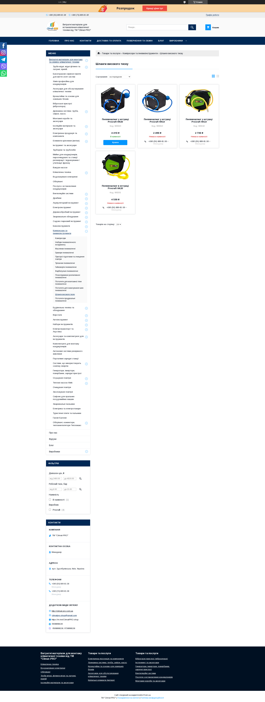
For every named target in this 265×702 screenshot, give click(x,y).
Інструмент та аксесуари (65, 145)
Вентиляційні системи (63, 193)
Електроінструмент (62, 207)
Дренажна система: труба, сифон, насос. (65, 112)
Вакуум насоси (60, 167)
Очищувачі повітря (62, 387)
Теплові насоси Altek (63, 383)
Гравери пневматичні (64, 253)
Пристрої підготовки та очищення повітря (69, 258)
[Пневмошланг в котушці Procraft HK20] (115, 166)
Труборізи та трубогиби (64, 150)
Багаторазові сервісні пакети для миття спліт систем (67, 75)
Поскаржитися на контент (128, 698)
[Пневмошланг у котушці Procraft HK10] (199, 100)
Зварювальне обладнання (65, 216)
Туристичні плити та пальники (67, 413)
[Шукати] (192, 27)
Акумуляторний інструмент (66, 203)
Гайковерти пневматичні (66, 267)
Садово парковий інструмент (67, 221)
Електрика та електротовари (67, 408)
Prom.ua (147, 695)
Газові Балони (60, 418)
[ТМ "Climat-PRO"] (52, 33)
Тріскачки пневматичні (65, 263)
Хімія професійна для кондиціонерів (63, 82)
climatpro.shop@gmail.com (64, 615)
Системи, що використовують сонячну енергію (67, 364)
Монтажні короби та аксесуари (62, 119)
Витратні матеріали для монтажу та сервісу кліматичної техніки (66, 60)
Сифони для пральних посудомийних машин (64, 397)
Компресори (60, 238)
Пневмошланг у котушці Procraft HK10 (199, 120)
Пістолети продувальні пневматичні (65, 299)
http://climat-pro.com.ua (62, 611)
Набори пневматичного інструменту (65, 243)
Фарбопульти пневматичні (66, 271)
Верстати (57, 315)
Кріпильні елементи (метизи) (101, 680)
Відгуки (52, 439)
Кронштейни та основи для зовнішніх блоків (66, 97)
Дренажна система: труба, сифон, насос (107, 662)
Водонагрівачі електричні (65, 177)
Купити (115, 142)
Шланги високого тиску (65, 294)
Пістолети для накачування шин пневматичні (69, 289)
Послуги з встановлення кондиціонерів (64, 187)
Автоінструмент (60, 319)
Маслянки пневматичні (65, 249)
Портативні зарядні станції (66, 358)
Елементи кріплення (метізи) (66, 141)
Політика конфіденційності (152, 698)
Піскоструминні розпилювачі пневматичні (67, 276)
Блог (161, 41)
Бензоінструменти (61, 226)
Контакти (85, 41)
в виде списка (217, 77)
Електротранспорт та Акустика (63, 330)
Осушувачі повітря (62, 378)
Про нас (69, 41)
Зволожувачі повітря (63, 392)
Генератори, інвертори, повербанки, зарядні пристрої (67, 371)
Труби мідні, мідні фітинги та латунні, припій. (66, 67)
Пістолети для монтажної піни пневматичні (68, 282)
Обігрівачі (58, 181)
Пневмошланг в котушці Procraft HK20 (115, 187)
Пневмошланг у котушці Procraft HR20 (115, 120)
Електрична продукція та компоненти (65, 134)
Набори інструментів (63, 324)
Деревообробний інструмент (66, 212)
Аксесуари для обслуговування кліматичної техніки (68, 90)
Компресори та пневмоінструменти (140, 53)
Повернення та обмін (140, 41)
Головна (54, 41)
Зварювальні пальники (64, 404)
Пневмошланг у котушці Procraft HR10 (157, 120)
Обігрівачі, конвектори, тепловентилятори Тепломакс (67, 423)
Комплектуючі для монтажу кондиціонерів (66, 345)
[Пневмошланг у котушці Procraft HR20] (115, 100)
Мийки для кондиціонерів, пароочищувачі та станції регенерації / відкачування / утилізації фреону (66, 158)
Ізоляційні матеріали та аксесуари (64, 127)
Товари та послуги (111, 53)
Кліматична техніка (62, 172)
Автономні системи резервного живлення (68, 352)
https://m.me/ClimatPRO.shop (65, 619)
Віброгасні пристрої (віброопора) (62, 104)
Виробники (176, 41)
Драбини (57, 198)
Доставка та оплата (109, 41)
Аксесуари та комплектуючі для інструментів (68, 337)
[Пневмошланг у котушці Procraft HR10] (157, 100)
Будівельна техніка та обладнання (63, 308)
